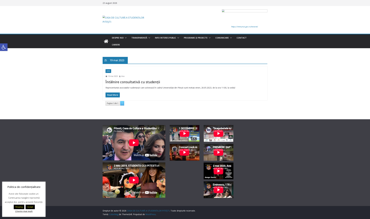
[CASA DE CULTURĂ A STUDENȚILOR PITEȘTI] (106, 41)
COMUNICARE (222, 37)
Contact (242, 37)
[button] (125, 38)
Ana (122, 76)
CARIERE (116, 44)
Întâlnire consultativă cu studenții (133, 81)
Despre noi (118, 37)
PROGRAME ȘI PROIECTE (196, 37)
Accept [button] (30, 207)
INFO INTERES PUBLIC (165, 37)
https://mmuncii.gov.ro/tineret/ (244, 26)
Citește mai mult (24, 211)
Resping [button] (19, 207)
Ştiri (108, 71)
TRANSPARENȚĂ (139, 37)
